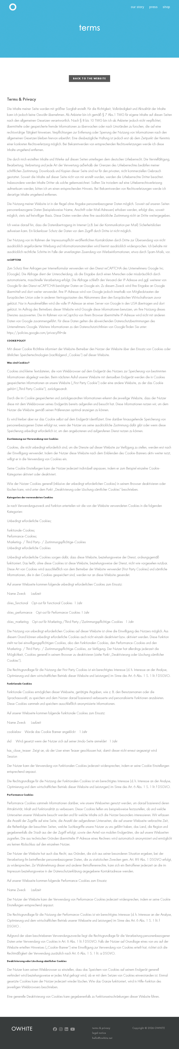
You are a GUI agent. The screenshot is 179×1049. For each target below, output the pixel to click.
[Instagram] (61, 1029)
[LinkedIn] (66, 1029)
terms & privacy (101, 1028)
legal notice (99, 1033)
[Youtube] (72, 1029)
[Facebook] (55, 1029)
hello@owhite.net (102, 1038)
